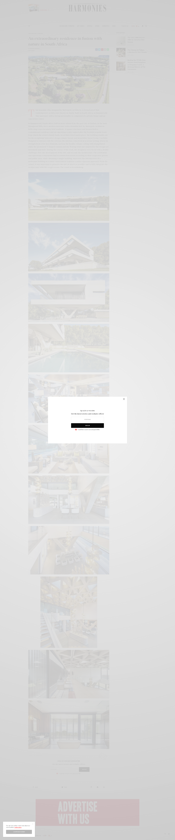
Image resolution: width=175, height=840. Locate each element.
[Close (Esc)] (124, 400)
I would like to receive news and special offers (89, 429)
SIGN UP (87, 425)
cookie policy (18, 827)
